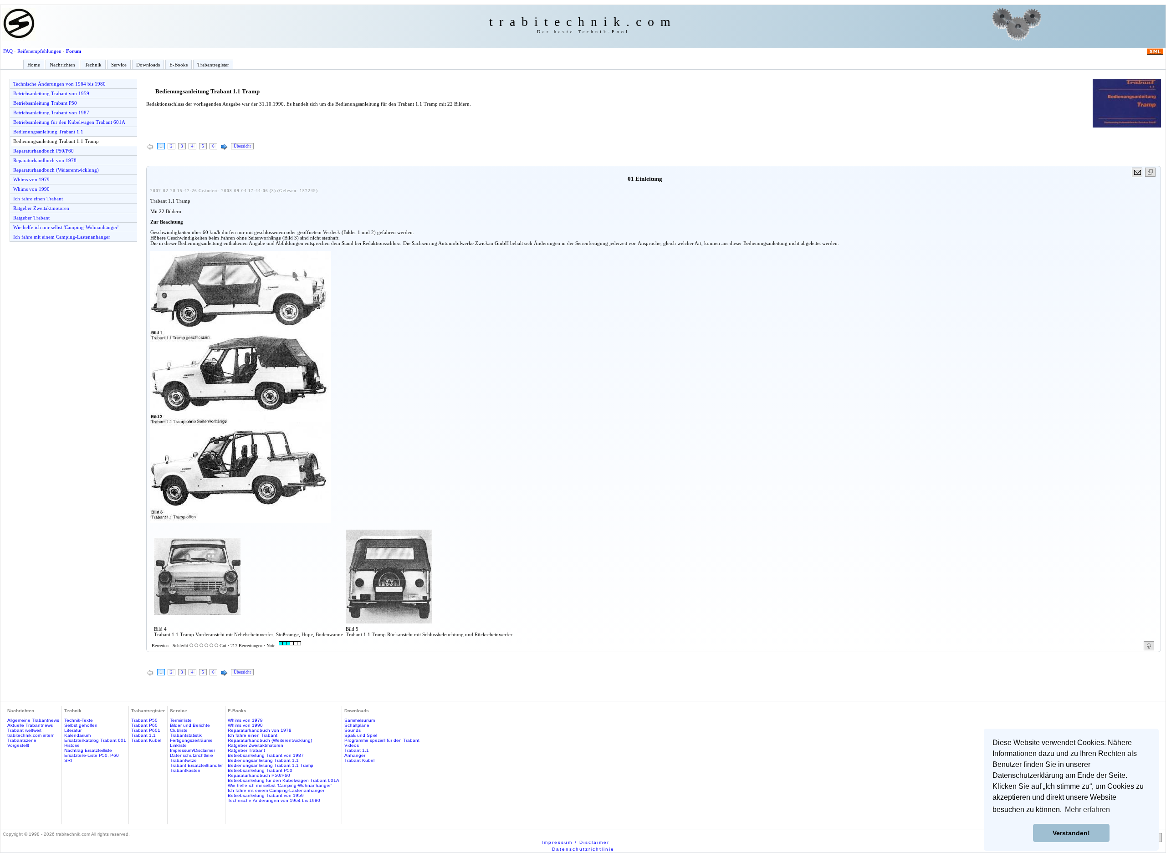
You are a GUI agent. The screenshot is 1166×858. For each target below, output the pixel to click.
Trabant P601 (145, 730)
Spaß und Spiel (360, 735)
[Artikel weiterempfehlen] (1137, 172)
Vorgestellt (18, 745)
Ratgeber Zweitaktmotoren (41, 208)
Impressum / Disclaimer (575, 842)
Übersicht (242, 146)
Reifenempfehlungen (39, 51)
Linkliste (178, 745)
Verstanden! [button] (1071, 833)
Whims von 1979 (31, 179)
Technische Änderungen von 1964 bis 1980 (59, 84)
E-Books (178, 64)
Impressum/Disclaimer (192, 750)
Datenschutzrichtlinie (191, 755)
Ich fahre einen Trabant (38, 198)
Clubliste (179, 730)
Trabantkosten (185, 770)
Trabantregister (213, 64)
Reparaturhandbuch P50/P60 (43, 150)
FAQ (8, 51)
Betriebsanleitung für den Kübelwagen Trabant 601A (69, 122)
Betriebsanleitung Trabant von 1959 (51, 93)
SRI (68, 760)
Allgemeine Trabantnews (33, 720)
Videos (351, 745)
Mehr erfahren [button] (1087, 809)
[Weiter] (224, 147)
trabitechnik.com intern (31, 735)
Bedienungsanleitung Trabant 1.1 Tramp (56, 141)
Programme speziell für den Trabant (381, 740)
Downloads (148, 64)
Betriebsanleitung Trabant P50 (45, 103)
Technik (93, 64)
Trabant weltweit (24, 730)
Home (33, 64)
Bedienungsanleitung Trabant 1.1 (48, 131)
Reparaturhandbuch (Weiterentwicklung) (56, 170)
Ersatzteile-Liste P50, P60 (91, 755)
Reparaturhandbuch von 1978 (45, 160)
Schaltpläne (356, 725)
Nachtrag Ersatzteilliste (88, 750)
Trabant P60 (144, 725)
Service (119, 64)
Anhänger (354, 755)
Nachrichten (62, 64)
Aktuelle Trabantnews (30, 725)
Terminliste (181, 720)
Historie (72, 745)
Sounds (352, 730)
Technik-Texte (78, 720)
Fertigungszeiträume (191, 740)
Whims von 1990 (31, 189)
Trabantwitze (183, 760)
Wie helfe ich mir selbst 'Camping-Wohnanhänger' (65, 227)
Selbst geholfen (80, 725)
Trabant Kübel (146, 740)
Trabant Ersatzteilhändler (196, 765)
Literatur (73, 730)
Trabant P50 (144, 720)
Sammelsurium (359, 720)
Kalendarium (77, 735)
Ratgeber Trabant (31, 217)
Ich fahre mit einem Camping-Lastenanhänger (61, 237)
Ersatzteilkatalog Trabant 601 (95, 740)
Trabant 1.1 (143, 735)
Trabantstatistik (186, 735)
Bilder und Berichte (190, 725)
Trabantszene (21, 740)
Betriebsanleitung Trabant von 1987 (51, 112)
